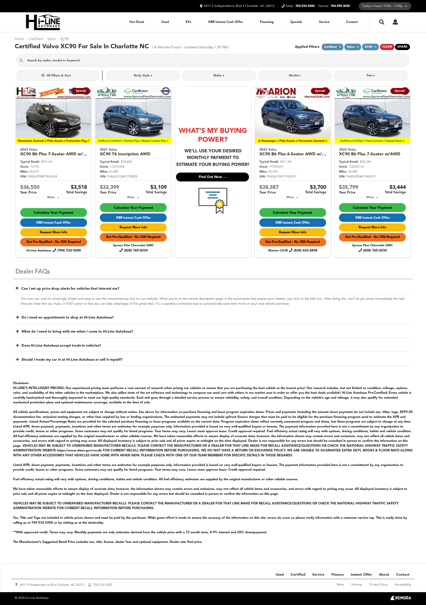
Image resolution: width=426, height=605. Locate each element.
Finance (337, 574)
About (384, 574)
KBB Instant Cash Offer (225, 22)
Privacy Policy (379, 584)
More (51, 197)
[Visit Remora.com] (400, 599)
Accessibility (403, 584)
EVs (188, 22)
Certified (298, 574)
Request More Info (53, 232)
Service (324, 22)
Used (165, 22)
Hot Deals (136, 22)
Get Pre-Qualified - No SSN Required (53, 242)
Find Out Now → (213, 177)
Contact (352, 22)
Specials (296, 22)
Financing (267, 22)
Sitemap (356, 584)
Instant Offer (361, 574)
